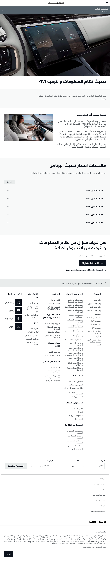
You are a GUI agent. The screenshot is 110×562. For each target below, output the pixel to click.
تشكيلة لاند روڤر (75, 446)
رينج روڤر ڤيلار (95, 307)
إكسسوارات (77, 449)
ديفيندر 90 (96, 328)
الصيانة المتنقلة (52, 355)
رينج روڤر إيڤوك (94, 310)
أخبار (36, 312)
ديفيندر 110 (96, 324)
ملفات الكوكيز (100, 500)
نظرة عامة (78, 408)
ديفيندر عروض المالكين (76, 336)
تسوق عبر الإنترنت (75, 381)
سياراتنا (98, 336)
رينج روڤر (97, 300)
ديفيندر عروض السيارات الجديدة (75, 326)
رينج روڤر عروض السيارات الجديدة (75, 301)
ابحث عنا (102, 490)
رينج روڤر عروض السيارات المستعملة (74, 306)
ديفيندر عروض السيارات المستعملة (74, 331)
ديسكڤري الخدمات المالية (75, 369)
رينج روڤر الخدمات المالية (75, 321)
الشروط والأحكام (99, 484)
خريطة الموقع (100, 506)
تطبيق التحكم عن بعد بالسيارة (52, 377)
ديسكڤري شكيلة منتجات (75, 364)
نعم (9, 554)
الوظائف (102, 479)
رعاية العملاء (54, 303)
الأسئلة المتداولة (90, 263)
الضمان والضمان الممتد (52, 336)
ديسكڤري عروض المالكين (75, 359)
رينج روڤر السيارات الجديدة (75, 432)
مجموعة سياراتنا (76, 415)
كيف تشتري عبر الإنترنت (76, 393)
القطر (99, 345)
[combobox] (92, 466)
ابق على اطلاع (76, 397)
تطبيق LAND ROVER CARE (53, 308)
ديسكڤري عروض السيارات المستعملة (74, 354)
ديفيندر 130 (96, 321)
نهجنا (80, 412)
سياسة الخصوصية (99, 495)
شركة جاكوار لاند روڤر (98, 511)
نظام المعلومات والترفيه (53, 372)
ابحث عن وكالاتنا (16, 466)
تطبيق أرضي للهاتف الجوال (32, 308)
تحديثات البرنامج (53, 381)
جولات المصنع (32, 339)
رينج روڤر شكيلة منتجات (76, 316)
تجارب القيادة (33, 332)
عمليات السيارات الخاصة (94, 332)
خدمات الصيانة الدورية (53, 328)
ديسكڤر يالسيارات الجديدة (75, 442)
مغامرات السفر (31, 335)
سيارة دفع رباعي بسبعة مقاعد (94, 341)
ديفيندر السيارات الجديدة (75, 437)
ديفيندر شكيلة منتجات (73, 340)
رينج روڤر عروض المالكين (75, 311)
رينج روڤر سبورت (94, 303)
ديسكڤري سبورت (93, 317)
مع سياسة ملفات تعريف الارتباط (62, 543)
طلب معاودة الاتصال (74, 388)
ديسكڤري (97, 314)
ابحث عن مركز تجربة (32, 343)
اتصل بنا (79, 419)
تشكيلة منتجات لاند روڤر (31, 316)
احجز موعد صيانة (52, 323)
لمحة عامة (34, 303)
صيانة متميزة (54, 332)
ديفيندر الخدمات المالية (76, 344)
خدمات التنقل (54, 352)
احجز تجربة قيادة (76, 385)
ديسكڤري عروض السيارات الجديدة (75, 349)
